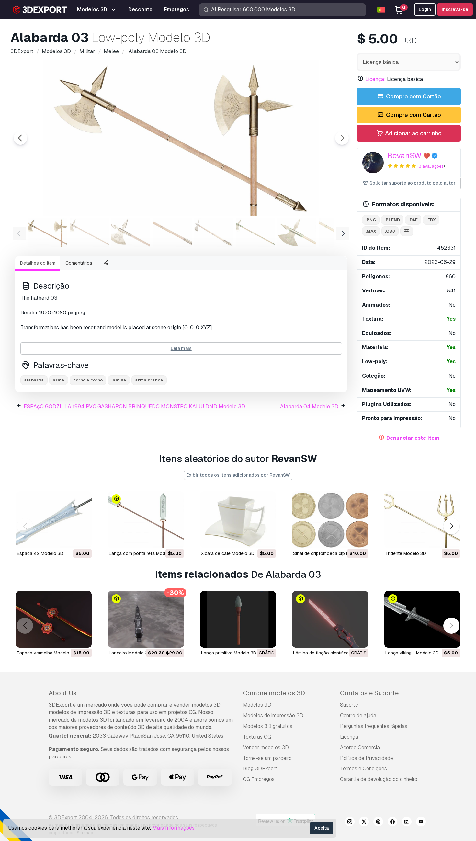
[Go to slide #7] (296, 232)
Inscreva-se (455, 9)
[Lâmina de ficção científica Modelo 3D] (330, 619)
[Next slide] (342, 138)
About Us (62, 693)
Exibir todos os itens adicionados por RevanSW (238, 475)
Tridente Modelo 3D (405, 553)
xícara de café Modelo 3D (228, 553)
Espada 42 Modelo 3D (40, 553)
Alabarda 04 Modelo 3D (309, 406)
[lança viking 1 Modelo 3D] (422, 619)
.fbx (431, 219)
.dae (413, 219)
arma (58, 380)
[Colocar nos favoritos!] (82, 539)
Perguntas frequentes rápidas (373, 726)
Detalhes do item (37, 263)
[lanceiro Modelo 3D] (146, 619)
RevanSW (404, 156)
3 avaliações (431, 166)
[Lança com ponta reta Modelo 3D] (146, 519)
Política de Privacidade (366, 758)
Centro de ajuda (358, 715)
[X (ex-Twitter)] (363, 822)
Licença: (375, 79)
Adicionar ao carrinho (413, 133)
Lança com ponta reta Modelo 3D (144, 553)
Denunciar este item (412, 438)
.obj (390, 231)
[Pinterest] (378, 822)
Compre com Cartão (413, 96)
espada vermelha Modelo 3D (46, 653)
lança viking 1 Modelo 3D (412, 653)
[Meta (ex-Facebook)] (392, 822)
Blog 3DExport (260, 768)
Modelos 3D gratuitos (267, 726)
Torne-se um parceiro (267, 758)
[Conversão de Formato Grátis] (407, 231)
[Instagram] (349, 822)
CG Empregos (259, 779)
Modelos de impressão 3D (273, 715)
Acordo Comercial (360, 747)
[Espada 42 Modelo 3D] (54, 519)
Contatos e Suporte (369, 693)
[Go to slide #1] (47, 232)
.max (371, 231)
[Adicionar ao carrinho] (69, 539)
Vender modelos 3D (266, 747)
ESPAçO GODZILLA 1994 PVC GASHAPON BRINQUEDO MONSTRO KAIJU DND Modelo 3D (134, 406)
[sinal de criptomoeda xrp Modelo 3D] (330, 519)
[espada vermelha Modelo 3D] (54, 619)
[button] (451, 526)
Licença (349, 736)
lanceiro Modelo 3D (130, 653)
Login (425, 9)
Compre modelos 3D (274, 693)
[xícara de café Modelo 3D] (238, 519)
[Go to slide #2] (89, 232)
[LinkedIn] (406, 822)
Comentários (78, 263)
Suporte (349, 704)
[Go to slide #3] (130, 232)
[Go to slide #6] (255, 232)
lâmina (118, 380)
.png (371, 219)
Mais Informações (173, 827)
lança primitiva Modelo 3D (228, 653)
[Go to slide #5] (213, 232)
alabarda (34, 380)
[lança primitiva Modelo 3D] (238, 619)
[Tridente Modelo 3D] (422, 519)
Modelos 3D (257, 704)
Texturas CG (257, 736)
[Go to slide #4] (172, 232)
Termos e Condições (363, 768)
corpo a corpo (88, 380)
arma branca (149, 380)
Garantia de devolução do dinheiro (378, 779)
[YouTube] (420, 822)
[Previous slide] (20, 138)
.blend (392, 219)
